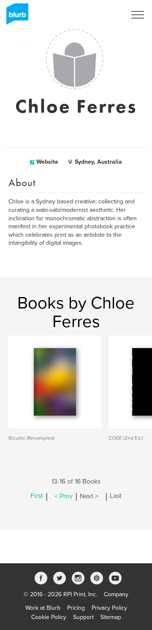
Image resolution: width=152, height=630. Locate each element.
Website (47, 161)
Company (116, 594)
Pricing (76, 607)
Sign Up (104, 14)
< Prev (63, 496)
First (36, 496)
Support (83, 617)
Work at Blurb (42, 607)
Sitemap (110, 617)
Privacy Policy (109, 607)
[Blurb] (15, 17)
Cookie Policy (48, 617)
